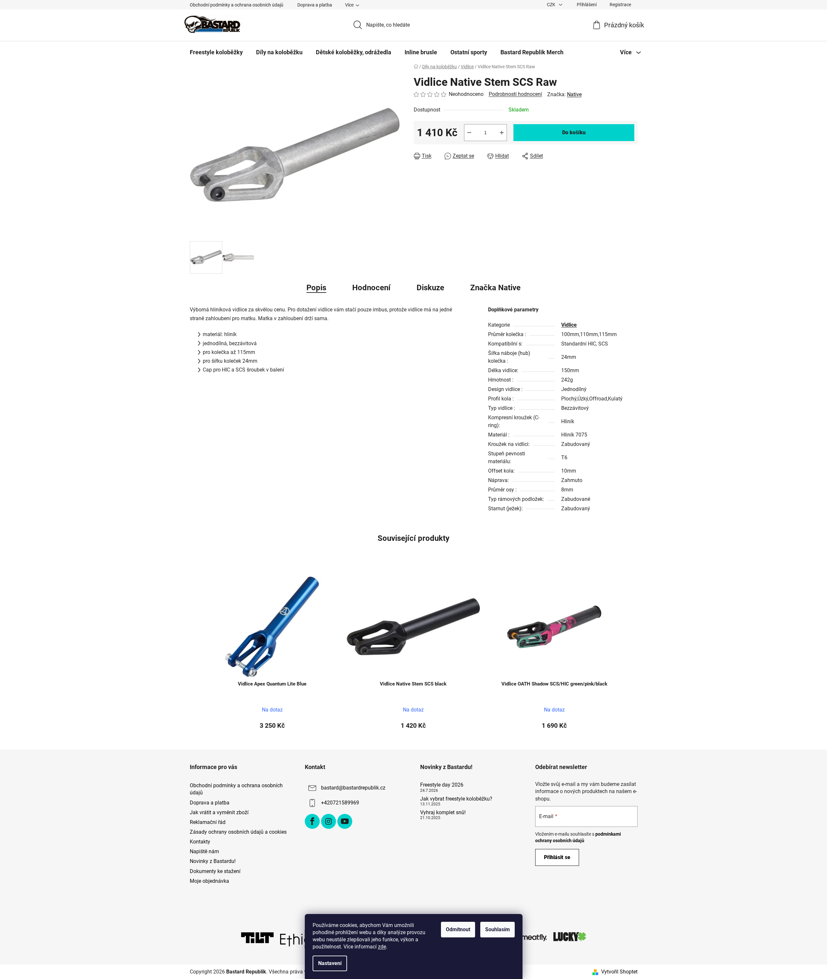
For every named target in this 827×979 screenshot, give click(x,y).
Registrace (620, 4)
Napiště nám (204, 851)
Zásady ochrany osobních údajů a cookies (238, 832)
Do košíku (574, 132)
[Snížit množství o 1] (469, 132)
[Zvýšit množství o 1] (502, 132)
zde (382, 947)
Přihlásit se (557, 857)
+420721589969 (340, 803)
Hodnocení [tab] (371, 287)
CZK (551, 4)
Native (574, 94)
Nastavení (330, 963)
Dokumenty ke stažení (215, 871)
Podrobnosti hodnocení (515, 94)
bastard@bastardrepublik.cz (353, 788)
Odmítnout (458, 929)
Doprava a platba (314, 4)
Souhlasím (497, 929)
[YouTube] (344, 821)
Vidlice (569, 325)
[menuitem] (216, 52)
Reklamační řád (208, 822)
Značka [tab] (495, 287)
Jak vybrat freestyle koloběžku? (456, 799)
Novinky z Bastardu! (213, 861)
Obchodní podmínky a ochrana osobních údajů (236, 4)
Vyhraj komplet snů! (443, 813)
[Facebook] (312, 821)
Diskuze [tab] (430, 287)
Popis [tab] (316, 287)
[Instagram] (328, 821)
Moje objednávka (209, 881)
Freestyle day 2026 (441, 785)
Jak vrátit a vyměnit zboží (219, 812)
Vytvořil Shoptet (619, 972)
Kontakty (200, 842)
